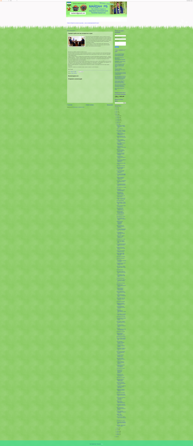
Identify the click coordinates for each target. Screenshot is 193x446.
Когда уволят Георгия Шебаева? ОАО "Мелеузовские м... (120, 380)
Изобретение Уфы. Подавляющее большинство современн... (120, 222)
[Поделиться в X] (80, 71)
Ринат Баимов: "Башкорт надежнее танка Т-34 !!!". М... (121, 322)
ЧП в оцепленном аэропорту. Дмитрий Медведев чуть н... (120, 342)
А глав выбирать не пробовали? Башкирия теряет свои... (121, 233)
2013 (117, 114)
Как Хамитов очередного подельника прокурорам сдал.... (121, 405)
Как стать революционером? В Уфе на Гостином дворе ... (121, 329)
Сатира (72, 73)
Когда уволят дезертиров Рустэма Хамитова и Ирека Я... (121, 352)
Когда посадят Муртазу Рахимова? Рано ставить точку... (121, 292)
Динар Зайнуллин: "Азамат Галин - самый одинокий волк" (121, 203)
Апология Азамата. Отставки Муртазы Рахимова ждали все (120, 212)
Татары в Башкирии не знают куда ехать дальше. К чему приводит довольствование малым (119, 65)
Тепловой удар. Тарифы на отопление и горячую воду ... (121, 349)
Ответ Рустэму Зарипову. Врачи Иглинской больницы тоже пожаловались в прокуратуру (120, 85)
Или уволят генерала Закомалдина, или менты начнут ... (121, 325)
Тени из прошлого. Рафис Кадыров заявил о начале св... (121, 267)
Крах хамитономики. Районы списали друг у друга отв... (121, 359)
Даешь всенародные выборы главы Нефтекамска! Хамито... (121, 334)
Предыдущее (110, 105)
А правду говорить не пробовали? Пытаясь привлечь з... (120, 362)
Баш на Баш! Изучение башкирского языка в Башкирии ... (120, 153)
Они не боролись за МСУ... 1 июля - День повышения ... (121, 417)
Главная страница (90, 105)
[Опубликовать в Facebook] (81, 71)
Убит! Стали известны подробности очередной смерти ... (121, 218)
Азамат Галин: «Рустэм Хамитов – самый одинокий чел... (120, 236)
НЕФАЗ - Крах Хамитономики (119, 415)
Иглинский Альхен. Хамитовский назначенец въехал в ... (121, 285)
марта (118, 432)
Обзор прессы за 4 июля (121, 368)
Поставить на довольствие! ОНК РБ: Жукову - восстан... (121, 264)
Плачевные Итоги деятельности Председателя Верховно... (119, 371)
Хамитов (75, 73)
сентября (118, 120)
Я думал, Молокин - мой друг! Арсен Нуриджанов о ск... (121, 137)
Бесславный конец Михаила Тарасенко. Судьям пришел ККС (121, 386)
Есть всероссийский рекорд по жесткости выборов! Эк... (121, 229)
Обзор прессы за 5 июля (121, 331)
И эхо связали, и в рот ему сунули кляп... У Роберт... (121, 131)
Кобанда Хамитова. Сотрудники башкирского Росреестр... (121, 411)
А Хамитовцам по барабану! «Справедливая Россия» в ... (121, 147)
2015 (117, 111)
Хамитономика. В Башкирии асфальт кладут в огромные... (120, 193)
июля (118, 124)
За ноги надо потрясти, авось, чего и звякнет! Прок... (121, 241)
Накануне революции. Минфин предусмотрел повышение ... (121, 304)
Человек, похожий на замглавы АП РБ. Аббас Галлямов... (121, 140)
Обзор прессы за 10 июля (121, 256)
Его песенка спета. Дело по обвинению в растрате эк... (121, 280)
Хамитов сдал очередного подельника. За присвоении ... (121, 398)
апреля (118, 431)
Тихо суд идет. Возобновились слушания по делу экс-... (121, 260)
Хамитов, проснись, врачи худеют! (121, 163)
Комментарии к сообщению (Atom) (78, 107)
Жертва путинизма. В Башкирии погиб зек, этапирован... (120, 226)
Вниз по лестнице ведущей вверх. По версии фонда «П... (121, 339)
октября (118, 119)
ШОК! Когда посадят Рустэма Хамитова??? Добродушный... (121, 150)
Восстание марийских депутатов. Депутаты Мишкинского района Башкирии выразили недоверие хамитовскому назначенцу (120, 77)
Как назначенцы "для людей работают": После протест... (121, 319)
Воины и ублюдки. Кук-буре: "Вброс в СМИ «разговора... (120, 254)
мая (117, 429)
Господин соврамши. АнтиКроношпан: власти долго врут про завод (120, 69)
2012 (117, 436)
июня (118, 428)
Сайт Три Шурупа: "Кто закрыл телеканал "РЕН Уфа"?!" (121, 275)
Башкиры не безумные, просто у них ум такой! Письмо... (121, 248)
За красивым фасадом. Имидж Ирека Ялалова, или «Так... (121, 307)
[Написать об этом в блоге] (80, 71)
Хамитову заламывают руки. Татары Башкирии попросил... (121, 383)
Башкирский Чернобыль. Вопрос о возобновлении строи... (121, 295)
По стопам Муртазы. (120, 214)
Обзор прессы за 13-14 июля (121, 187)
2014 (117, 112)
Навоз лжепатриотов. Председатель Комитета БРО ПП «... (121, 408)
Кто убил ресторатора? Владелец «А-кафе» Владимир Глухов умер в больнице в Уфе (120, 73)
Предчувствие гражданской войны (119, 89)
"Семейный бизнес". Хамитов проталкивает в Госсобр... (121, 157)
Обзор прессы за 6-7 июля (121, 316)
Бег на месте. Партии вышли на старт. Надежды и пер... (120, 355)
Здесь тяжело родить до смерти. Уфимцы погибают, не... (121, 168)
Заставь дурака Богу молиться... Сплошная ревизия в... (121, 345)
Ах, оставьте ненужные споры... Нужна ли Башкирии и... (120, 171)
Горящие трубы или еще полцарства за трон (121, 251)
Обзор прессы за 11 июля (121, 239)
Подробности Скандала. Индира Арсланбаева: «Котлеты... (121, 390)
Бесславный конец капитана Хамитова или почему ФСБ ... (121, 244)
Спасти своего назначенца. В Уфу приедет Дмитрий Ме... (121, 422)
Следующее (69, 105)
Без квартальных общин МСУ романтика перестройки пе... (121, 365)
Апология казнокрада (120, 200)
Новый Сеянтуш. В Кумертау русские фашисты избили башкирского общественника (119, 81)
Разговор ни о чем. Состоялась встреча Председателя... (120, 375)
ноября (118, 117)
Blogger (102, 443)
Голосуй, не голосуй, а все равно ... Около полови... (121, 199)
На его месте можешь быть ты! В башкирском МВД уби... (121, 174)
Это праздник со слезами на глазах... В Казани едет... (121, 314)
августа (118, 122)
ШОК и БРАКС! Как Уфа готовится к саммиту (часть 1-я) (121, 299)
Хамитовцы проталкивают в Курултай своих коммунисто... (121, 160)
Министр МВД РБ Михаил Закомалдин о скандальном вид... (121, 143)
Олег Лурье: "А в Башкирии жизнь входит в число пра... (121, 181)
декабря (118, 115)
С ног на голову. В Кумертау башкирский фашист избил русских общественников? (119, 54)
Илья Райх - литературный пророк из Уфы (121, 426)
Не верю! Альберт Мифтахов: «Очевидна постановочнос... (121, 133)
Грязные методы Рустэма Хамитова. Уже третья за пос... (121, 395)
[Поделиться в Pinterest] (82, 71)
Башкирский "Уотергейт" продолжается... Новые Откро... (121, 126)
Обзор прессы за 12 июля (121, 216)
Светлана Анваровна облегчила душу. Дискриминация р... (120, 288)
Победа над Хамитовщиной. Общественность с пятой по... (121, 311)
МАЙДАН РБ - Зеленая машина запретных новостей (120, 62)
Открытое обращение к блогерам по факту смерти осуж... (120, 178)
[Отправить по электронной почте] (79, 71)
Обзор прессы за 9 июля (121, 283)
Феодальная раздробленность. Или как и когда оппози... (121, 189)
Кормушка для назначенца (121, 336)
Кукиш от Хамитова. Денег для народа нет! (121, 206)
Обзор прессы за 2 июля (121, 392)
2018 (117, 107)
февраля (118, 434)
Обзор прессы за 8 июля (121, 301)
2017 (117, 109)
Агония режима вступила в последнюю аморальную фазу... (121, 184)
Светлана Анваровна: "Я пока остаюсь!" (121, 196)
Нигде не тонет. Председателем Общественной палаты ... (121, 401)
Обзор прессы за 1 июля (121, 420)
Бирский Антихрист (120, 269)
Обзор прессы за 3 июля (121, 377)
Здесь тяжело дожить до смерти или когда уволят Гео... (121, 272)
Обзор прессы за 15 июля (121, 165)
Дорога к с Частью (120, 128)
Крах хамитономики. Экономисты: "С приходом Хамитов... (120, 209)
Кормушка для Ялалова (120, 258)
